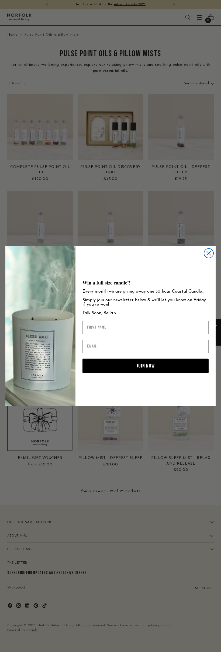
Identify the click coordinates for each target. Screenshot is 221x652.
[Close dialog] (208, 253)
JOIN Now (145, 366)
